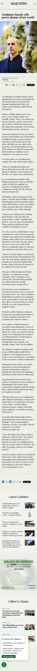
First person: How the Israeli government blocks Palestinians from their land (12, 614)
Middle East (6, 608)
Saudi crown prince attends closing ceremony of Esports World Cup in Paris (12, 533)
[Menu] (2, 3)
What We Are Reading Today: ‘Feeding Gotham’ (12, 514)
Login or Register (8, 656)
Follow (31, 85)
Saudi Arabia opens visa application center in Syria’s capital (11, 505)
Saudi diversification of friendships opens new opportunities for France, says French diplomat (12, 544)
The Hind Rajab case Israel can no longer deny (12, 626)
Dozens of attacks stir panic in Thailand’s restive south (12, 524)
